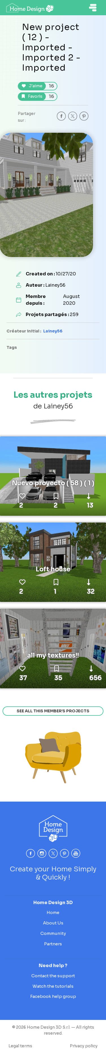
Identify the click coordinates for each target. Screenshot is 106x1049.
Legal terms (20, 1045)
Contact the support (53, 975)
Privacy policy (84, 1045)
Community (53, 933)
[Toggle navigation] (92, 7)
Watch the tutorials (53, 986)
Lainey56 (52, 331)
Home (53, 912)
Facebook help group (53, 996)
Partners (53, 943)
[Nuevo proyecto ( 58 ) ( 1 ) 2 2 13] (53, 475)
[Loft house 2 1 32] (53, 561)
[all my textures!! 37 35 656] (53, 648)
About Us (53, 923)
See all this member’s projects (53, 710)
